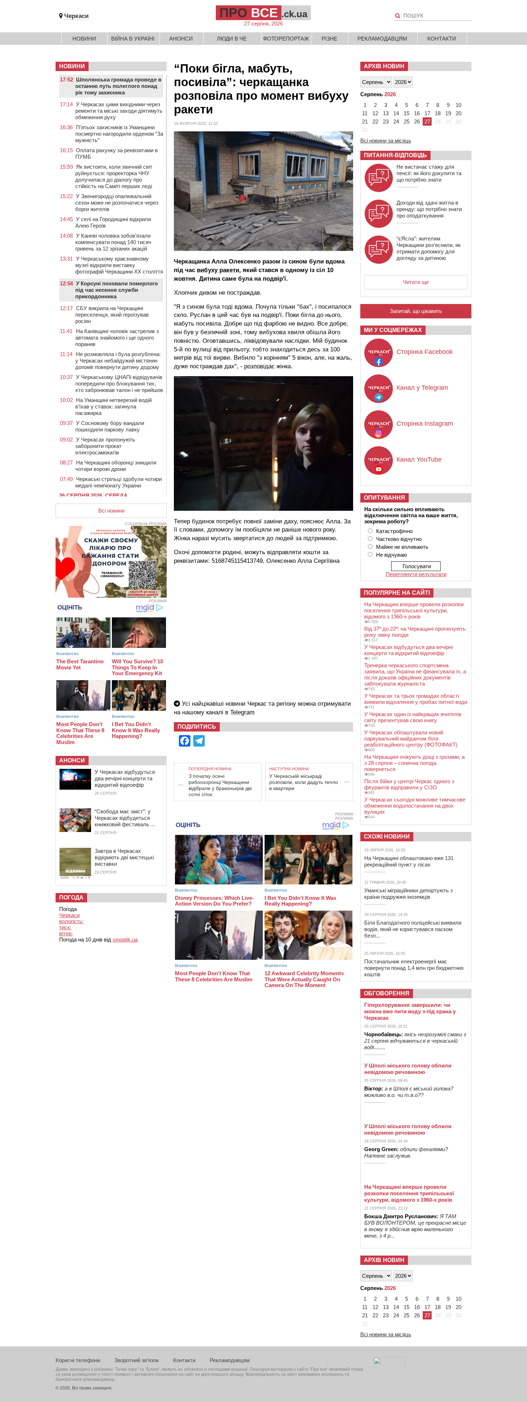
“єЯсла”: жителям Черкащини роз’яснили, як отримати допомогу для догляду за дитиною (429, 248)
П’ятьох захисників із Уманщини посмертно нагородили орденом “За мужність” (119, 133)
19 (448, 113)
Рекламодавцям (382, 39)
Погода (71, 897)
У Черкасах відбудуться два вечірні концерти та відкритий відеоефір (125, 778)
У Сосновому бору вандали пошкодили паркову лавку (109, 426)
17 (427, 113)
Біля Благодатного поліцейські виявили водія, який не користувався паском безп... (412, 929)
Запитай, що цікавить (416, 311)
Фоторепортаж (286, 39)
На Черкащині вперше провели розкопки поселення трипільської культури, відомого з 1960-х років (414, 610)
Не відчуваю (391, 555)
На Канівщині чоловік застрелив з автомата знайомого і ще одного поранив (117, 337)
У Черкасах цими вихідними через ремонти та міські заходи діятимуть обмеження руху (118, 110)
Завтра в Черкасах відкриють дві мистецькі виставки (124, 857)
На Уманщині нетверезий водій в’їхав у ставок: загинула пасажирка (113, 406)
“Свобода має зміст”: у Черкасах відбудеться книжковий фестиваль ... (125, 817)
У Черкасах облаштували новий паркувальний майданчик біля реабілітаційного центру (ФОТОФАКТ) (410, 738)
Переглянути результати (416, 574)
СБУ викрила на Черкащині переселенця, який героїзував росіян (112, 314)
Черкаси (76, 16)
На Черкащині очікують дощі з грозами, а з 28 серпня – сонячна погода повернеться (414, 763)
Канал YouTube (419, 459)
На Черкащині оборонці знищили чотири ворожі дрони (115, 465)
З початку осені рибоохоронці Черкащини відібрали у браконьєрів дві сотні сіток (220, 785)
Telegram (242, 712)
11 (364, 113)
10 (458, 105)
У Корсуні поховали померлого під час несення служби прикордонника (116, 289)
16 (417, 113)
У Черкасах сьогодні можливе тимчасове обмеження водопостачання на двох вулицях (414, 805)
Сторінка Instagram (425, 423)
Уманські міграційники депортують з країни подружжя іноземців (408, 893)
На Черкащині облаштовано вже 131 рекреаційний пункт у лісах (409, 861)
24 (396, 121)
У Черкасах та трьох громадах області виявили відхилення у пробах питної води (415, 699)
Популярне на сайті (397, 593)
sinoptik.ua (125, 939)
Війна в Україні (133, 39)
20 (458, 113)
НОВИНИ (72, 66)
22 (375, 121)
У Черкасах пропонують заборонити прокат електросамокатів (105, 445)
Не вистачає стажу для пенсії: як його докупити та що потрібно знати (429, 173)
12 (375, 113)
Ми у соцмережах (393, 330)
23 (386, 121)
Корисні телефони (78, 1360)
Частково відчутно (399, 539)
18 (438, 113)
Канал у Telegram (422, 387)
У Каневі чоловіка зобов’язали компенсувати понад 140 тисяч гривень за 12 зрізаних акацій (113, 242)
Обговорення (386, 993)
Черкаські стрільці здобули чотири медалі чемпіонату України (118, 482)
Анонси (181, 39)
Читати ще (416, 282)
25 (406, 121)
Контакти (441, 39)
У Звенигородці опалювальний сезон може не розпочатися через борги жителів (116, 202)
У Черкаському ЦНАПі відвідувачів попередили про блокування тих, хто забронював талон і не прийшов (119, 383)
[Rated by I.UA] (389, 1366)
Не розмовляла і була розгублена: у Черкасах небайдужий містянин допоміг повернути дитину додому (118, 360)
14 (396, 113)
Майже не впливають (402, 547)
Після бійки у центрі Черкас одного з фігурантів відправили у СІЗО (409, 784)
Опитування (384, 498)
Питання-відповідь (395, 155)
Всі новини (111, 511)
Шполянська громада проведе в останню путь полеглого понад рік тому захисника (118, 85)
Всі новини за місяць (385, 140)
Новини (84, 39)
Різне (329, 39)
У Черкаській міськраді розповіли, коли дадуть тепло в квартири (303, 782)
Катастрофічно (394, 531)
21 (365, 121)
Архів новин (384, 66)
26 (417, 121)
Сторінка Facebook (425, 351)
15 (406, 113)
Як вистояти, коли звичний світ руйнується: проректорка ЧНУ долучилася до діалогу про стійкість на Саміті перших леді (113, 176)
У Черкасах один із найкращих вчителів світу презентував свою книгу (412, 717)
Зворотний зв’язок (136, 1360)
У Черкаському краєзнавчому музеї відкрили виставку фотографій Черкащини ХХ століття (119, 265)
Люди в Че (232, 39)
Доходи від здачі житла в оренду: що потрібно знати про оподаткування (429, 209)
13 (386, 113)
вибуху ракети (218, 270)
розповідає (259, 366)
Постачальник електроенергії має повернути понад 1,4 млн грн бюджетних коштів (414, 967)
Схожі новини (387, 836)
